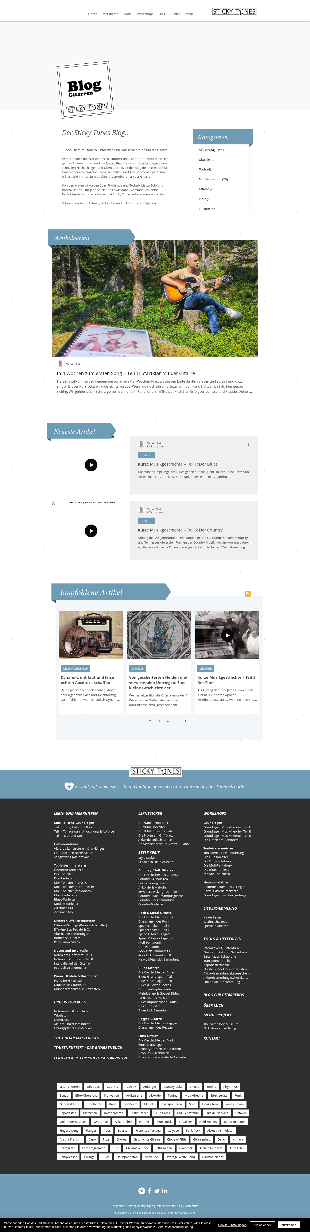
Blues (105, 1157)
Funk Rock (193, 1130)
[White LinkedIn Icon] (164, 1190)
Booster (123, 1130)
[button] (127, 12)
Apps (107, 1130)
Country (112, 1087)
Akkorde (155, 1095)
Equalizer (185, 1122)
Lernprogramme (93, 1148)
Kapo (112, 1104)
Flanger (91, 1130)
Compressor (68, 1157)
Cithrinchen (163, 1148)
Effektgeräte (219, 1095)
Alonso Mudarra (211, 1148)
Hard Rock (152, 1157)
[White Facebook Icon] (149, 1190)
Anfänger (149, 1087)
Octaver (240, 1113)
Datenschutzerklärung (169, 1205)
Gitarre (194, 1087)
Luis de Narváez (217, 1113)
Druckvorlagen (149, 163)
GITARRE (146, 455)
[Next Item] (251, 298)
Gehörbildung (69, 1104)
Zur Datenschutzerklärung (175, 1227)
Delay (221, 1139)
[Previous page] (132, 721)
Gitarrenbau (201, 1139)
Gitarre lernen (70, 1087)
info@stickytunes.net (202, 1189)
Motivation (111, 1095)
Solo (192, 1104)
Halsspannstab (127, 1157)
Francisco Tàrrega (148, 1130)
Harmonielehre (213, 1157)
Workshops (96, 159)
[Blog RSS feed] (248, 594)
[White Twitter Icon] (157, 1190)
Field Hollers (208, 1122)
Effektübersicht (86, 1095)
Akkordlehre (123, 1122)
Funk (238, 1095)
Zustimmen (288, 1225)
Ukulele (149, 1104)
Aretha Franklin (70, 1139)
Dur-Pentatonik (187, 1113)
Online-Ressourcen (73, 1122)
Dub (115, 1148)
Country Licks (172, 1087)
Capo (92, 1139)
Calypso (173, 1130)
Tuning (173, 1095)
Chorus (121, 1139)
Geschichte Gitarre (147, 1139)
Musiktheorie (194, 1095)
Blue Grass (162, 1113)
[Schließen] (304, 1225)
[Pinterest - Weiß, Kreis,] (141, 1190)
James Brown (234, 1104)
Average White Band (180, 1157)
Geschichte (94, 1104)
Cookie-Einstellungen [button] (232, 1225)
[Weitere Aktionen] (250, 444)
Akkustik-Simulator (220, 1130)
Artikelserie (134, 1095)
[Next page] (185, 721)
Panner (144, 1122)
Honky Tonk (210, 1104)
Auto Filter (237, 1148)
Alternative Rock (136, 1148)
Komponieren (113, 1113)
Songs (64, 1095)
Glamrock (186, 1148)
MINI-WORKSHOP (75, 668)
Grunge (89, 1157)
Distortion (90, 1113)
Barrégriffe (67, 1148)
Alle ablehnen (262, 1225)
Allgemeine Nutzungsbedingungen (133, 1205)
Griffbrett (130, 1104)
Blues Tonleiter (234, 1122)
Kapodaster (68, 1113)
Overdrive (101, 1122)
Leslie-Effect (139, 1113)
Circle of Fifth (176, 1139)
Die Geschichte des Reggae (157, 1023)
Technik (130, 1087)
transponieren (172, 1104)
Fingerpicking (69, 1130)
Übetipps (93, 1087)
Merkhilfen (114, 163)
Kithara (238, 1139)
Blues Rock (164, 1122)
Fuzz (106, 1139)
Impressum (191, 1205)
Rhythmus (230, 1087)
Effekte (211, 1087)
